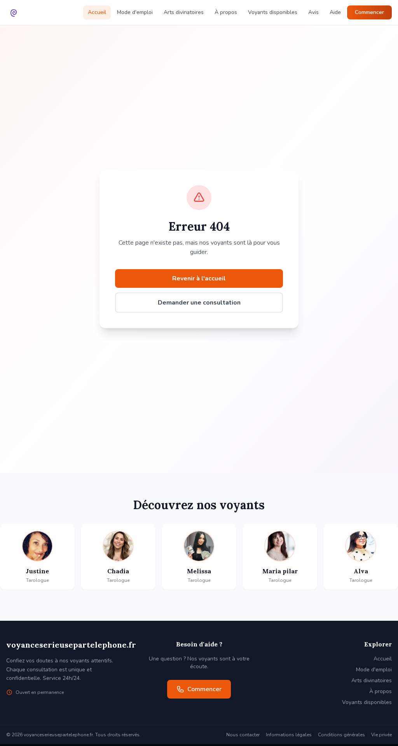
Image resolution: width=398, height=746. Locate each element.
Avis (313, 12)
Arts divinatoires (184, 12)
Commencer (369, 12)
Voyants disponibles (272, 12)
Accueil (97, 12)
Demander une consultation (199, 302)
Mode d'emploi (135, 12)
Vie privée (381, 735)
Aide (335, 12)
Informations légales (289, 735)
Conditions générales (341, 735)
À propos (226, 12)
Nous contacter (243, 735)
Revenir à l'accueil (199, 278)
